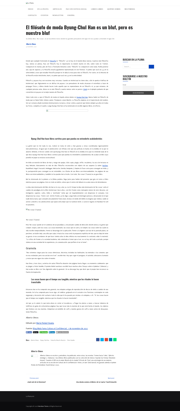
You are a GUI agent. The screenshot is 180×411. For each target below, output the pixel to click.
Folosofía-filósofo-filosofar (58, 340)
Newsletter (57, 15)
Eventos (44, 15)
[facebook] (97, 340)
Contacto (32, 15)
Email (124, 85)
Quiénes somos (113, 9)
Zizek (85, 89)
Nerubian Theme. (43, 406)
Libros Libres (97, 9)
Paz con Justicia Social (76, 9)
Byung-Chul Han (82, 97)
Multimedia (130, 9)
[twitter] (102, 340)
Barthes (105, 165)
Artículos (57, 9)
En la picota (43, 9)
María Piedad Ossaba (45, 323)
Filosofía (53, 61)
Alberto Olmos (31, 44)
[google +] (106, 340)
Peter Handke (71, 340)
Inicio (30, 9)
